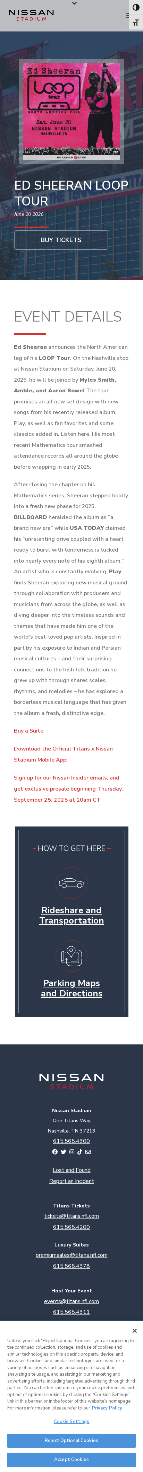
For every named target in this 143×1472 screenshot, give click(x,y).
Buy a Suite (28, 731)
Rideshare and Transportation (71, 915)
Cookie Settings (72, 1421)
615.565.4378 (71, 1266)
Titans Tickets (71, 1205)
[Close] (134, 1330)
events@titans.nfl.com (71, 1301)
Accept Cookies (71, 1459)
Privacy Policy (107, 1408)
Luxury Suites (71, 1244)
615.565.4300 (71, 1141)
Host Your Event (71, 1290)
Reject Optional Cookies (71, 1440)
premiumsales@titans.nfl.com (72, 1255)
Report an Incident (71, 1181)
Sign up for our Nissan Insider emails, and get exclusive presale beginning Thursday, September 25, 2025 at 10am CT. (68, 789)
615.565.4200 (71, 1227)
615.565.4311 (71, 1312)
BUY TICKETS (61, 240)
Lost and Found (72, 1170)
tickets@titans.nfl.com (71, 1216)
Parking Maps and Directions (71, 988)
